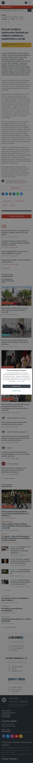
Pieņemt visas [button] (16, 386)
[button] (16, 391)
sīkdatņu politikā (20, 381)
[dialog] (16, 381)
